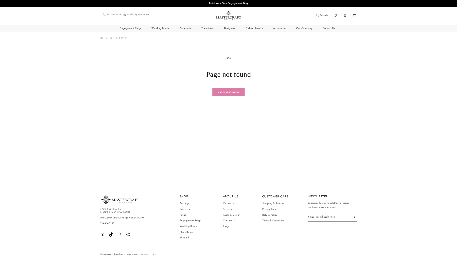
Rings (183, 215)
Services (227, 209)
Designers (229, 28)
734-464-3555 (114, 14)
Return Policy (269, 215)
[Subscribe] (352, 217)
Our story (228, 203)
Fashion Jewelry (254, 28)
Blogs (226, 226)
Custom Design (231, 215)
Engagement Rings (130, 28)
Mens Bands (186, 232)
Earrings (184, 203)
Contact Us (229, 220)
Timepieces (207, 28)
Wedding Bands (160, 28)
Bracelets (185, 209)
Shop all (184, 237)
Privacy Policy (270, 209)
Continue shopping (228, 92)
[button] (321, 15)
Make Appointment (138, 14)
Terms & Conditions (273, 220)
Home (103, 38)
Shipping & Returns (273, 203)
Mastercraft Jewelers (112, 254)
